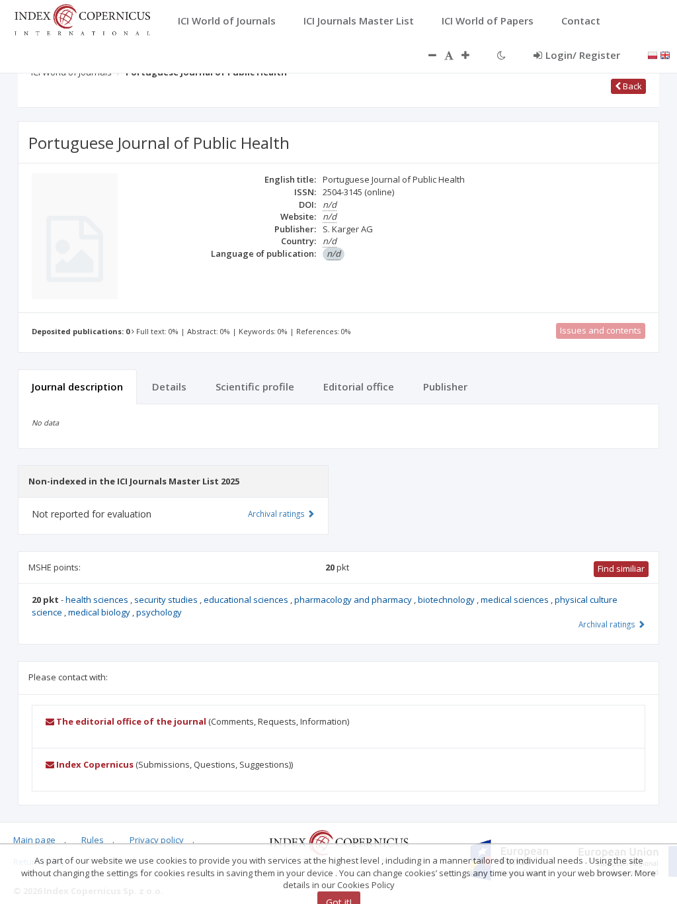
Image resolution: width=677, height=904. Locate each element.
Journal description (77, 386)
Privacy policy (157, 840)
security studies (167, 600)
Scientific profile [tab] (255, 386)
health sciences (97, 600)
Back (631, 86)
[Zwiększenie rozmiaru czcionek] (472, 55)
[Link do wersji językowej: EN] (665, 54)
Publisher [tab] (445, 386)
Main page (34, 840)
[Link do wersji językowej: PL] (652, 54)
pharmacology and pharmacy (354, 600)
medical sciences (516, 600)
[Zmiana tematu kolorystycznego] (501, 55)
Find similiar (621, 568)
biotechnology (447, 600)
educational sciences (247, 600)
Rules (92, 840)
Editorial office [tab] (358, 386)
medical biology (100, 612)
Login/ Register (582, 55)
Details (169, 386)
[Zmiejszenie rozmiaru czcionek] (426, 55)
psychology (159, 612)
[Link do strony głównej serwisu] (82, 18)
